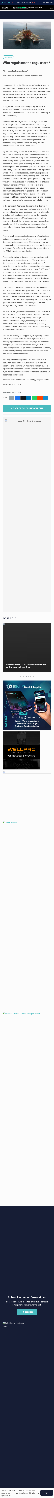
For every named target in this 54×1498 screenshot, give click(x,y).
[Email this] (11, 398)
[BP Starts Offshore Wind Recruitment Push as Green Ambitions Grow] (27, 647)
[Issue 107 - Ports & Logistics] (28, 514)
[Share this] (17, 398)
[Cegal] (27, 9)
